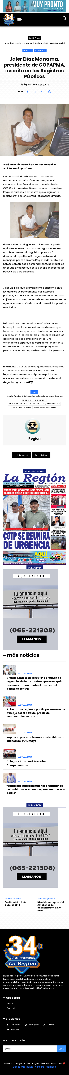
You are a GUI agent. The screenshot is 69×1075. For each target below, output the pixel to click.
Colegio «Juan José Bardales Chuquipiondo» (34, 43)
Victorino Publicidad (45, 1066)
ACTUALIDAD (40, 50)
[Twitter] (35, 92)
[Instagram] (26, 1025)
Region (27, 84)
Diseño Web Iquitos (23, 1066)
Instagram (34, 1024)
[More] (54, 455)
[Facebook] (27, 92)
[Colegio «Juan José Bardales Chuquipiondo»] (9, 754)
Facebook (15, 1024)
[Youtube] (8, 1030)
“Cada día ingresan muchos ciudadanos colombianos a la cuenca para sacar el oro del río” (35, 789)
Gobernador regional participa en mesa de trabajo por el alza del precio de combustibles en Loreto (35, 713)
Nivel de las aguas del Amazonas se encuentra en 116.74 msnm (50, 906)
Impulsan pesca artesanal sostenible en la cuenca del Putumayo (35, 739)
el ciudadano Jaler (18, 404)
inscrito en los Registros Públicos (45, 404)
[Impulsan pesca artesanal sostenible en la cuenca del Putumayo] (9, 729)
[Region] (34, 426)
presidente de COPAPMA (45, 408)
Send (61, 1048)
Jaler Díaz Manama (22, 408)
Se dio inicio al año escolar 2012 (16, 903)
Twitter (50, 1024)
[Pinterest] (42, 92)
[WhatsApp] (49, 92)
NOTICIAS (27, 50)
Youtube (15, 1029)
